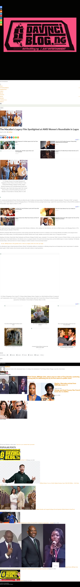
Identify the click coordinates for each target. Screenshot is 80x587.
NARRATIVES (3, 89)
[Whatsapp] (16, 137)
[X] (3, 137)
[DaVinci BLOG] (40, 79)
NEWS (1, 96)
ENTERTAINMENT (4, 87)
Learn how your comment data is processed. (25, 444)
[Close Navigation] (0, 109)
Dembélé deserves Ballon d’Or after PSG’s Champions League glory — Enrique (37, 522)
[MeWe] (12, 137)
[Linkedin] (7, 137)
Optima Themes (10, 584)
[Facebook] (1, 137)
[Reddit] (5, 137)
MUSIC (1, 93)
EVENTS (2, 94)
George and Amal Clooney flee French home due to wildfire (67, 390)
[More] (18, 137)
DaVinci (10, 132)
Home (1, 86)
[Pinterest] (10, 137)
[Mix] (14, 137)
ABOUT (2, 101)
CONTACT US (3, 100)
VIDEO (1, 91)
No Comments (2, 363)
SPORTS (2, 98)
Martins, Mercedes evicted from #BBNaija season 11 (65, 384)
